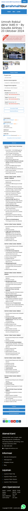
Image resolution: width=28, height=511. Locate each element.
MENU (24, 1)
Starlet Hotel (8, 135)
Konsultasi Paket (14, 108)
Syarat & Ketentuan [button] (14, 413)
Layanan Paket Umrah (10, 476)
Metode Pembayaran (10, 457)
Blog (5, 465)
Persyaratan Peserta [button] (14, 410)
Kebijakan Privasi (8, 462)
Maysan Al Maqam (9, 120)
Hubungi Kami (8, 459)
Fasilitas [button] (14, 406)
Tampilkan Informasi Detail (14, 138)
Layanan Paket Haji (9, 474)
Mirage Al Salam (9, 123)
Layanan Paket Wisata (10, 479)
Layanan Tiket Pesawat (10, 482)
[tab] (14, 143)
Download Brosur (14, 111)
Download (21, 45)
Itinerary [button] (14, 143)
